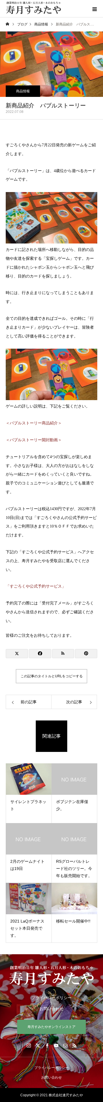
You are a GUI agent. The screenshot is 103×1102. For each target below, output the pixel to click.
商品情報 (23, 91)
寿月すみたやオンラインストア (51, 1027)
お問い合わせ (51, 1008)
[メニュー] (94, 8)
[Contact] (65, 1045)
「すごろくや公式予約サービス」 (36, 586)
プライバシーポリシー (51, 997)
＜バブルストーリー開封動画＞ (34, 440)
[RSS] (74, 1045)
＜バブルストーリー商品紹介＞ (34, 423)
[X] (38, 1045)
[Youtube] (56, 1045)
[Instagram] (28, 1045)
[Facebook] (47, 1045)
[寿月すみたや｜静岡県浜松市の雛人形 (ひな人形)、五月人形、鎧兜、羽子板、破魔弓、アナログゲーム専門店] (51, 975)
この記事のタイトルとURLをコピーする (52, 676)
